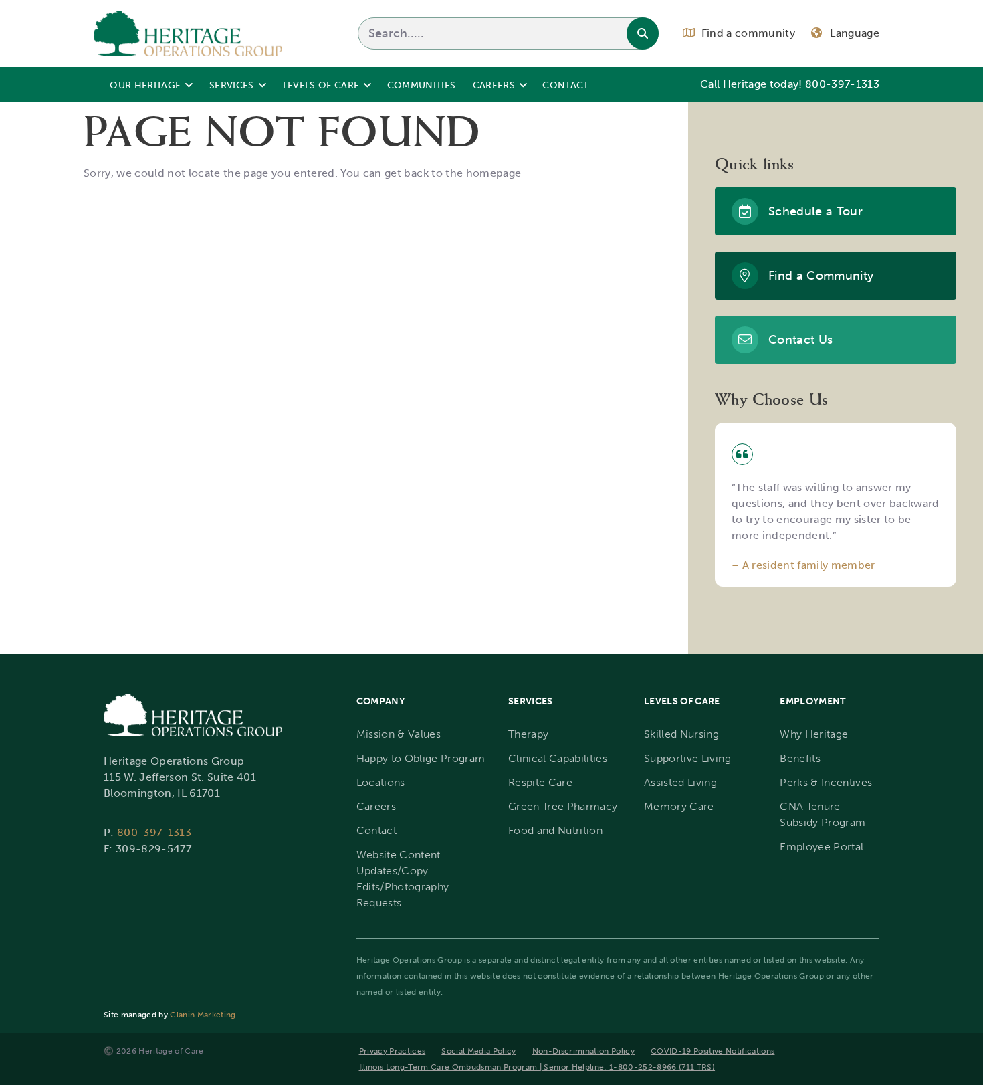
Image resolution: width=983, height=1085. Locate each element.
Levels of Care (321, 85)
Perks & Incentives (826, 782)
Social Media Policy (478, 1051)
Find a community (748, 33)
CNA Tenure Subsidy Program (822, 814)
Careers (494, 85)
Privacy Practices (392, 1051)
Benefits (800, 758)
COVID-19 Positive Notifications (712, 1051)
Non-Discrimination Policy (583, 1051)
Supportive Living (687, 758)
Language (854, 33)
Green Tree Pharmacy (562, 806)
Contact (565, 85)
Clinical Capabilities (557, 758)
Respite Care (540, 782)
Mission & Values (398, 734)
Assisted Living (680, 782)
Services (231, 85)
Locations (380, 782)
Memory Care (679, 806)
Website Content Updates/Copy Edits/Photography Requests (402, 878)
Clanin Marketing (202, 1014)
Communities (421, 85)
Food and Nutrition (555, 830)
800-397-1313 (842, 84)
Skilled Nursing (681, 734)
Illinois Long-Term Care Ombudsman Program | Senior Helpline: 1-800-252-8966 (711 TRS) (537, 1067)
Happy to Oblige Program (420, 758)
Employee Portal (821, 846)
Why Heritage (814, 734)
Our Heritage (145, 85)
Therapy (528, 734)
